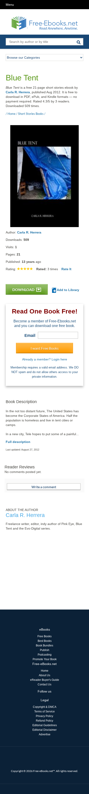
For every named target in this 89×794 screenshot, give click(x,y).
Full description (18, 442)
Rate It (66, 269)
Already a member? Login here (44, 359)
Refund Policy (44, 720)
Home (44, 670)
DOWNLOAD (23, 289)
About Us (44, 675)
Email (29, 335)
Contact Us (44, 684)
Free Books (44, 636)
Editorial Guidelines (44, 725)
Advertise (44, 734)
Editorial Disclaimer (44, 729)
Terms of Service (44, 711)
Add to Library (67, 290)
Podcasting (45, 654)
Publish (44, 650)
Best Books (45, 641)
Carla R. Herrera (18, 92)
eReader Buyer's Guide (44, 679)
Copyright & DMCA (44, 707)
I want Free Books (45, 348)
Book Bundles (44, 645)
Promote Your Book (45, 659)
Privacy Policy (44, 716)
